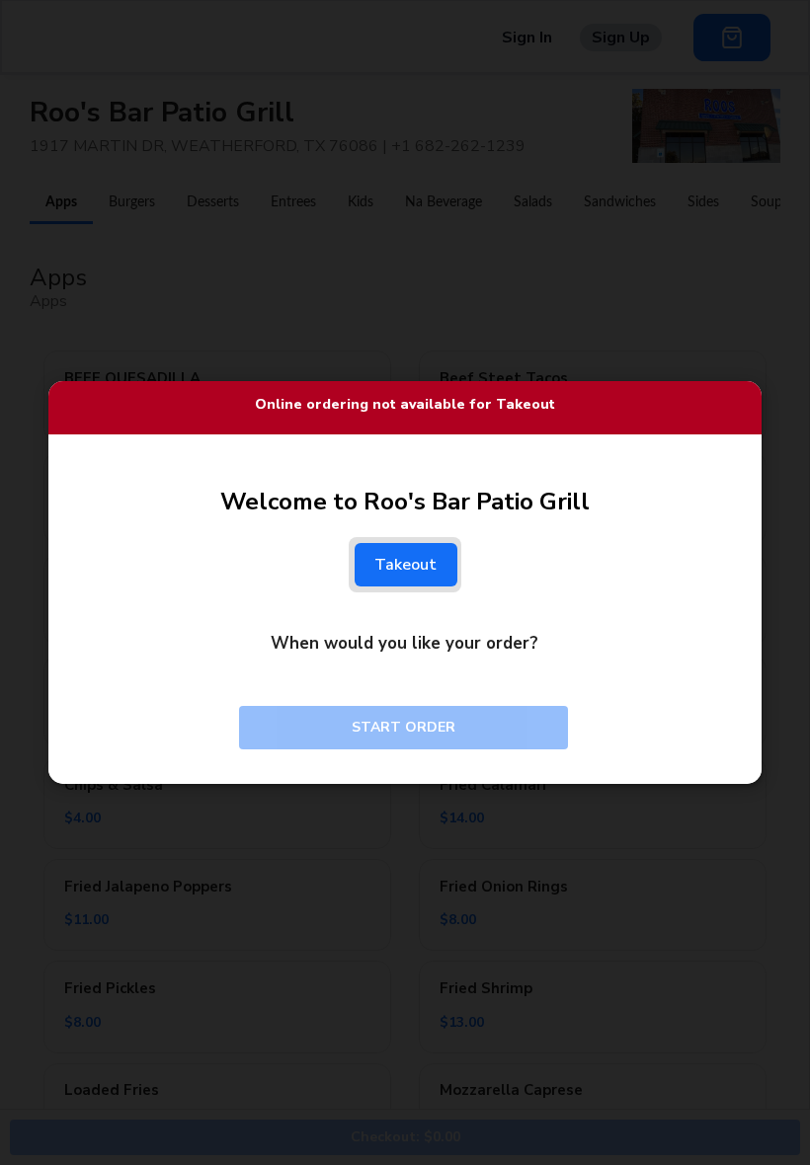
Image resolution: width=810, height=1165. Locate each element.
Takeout (406, 565)
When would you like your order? (405, 643)
